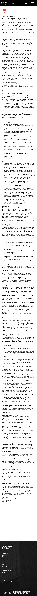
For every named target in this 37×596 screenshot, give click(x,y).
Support (4, 564)
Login (26, 3)
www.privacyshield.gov (14, 439)
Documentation (6, 570)
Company (5, 553)
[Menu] (32, 3)
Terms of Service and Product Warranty (13, 559)
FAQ (3, 569)
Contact (4, 567)
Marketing (5, 572)
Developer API (6, 574)
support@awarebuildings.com (14, 395)
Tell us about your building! (11, 581)
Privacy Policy (6, 557)
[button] (13, 3)
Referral (4, 555)
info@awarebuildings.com (16, 402)
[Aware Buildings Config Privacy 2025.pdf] (4, 12)
